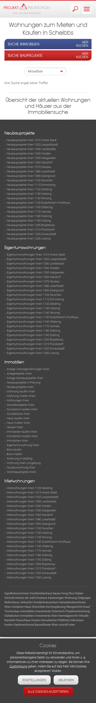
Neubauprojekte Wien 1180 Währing (29, 216)
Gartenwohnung (24, 624)
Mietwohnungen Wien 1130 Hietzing (29, 532)
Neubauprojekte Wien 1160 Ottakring (30, 207)
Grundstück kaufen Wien (22, 409)
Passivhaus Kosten (28, 620)
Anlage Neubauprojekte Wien (25, 378)
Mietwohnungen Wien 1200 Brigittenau (31, 564)
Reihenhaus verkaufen (18, 602)
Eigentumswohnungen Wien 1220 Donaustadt (36, 348)
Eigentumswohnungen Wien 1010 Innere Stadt (36, 254)
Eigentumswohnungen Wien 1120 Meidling (34, 303)
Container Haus (21, 606)
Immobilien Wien (17, 440)
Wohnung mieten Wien (21, 396)
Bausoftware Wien (46, 624)
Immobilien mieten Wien (22, 436)
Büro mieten (14, 454)
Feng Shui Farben (72, 593)
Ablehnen (66, 680)
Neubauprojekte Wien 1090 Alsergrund (31, 176)
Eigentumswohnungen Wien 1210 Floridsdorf (35, 344)
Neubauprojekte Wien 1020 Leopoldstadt (32, 144)
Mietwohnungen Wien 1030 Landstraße (31, 501)
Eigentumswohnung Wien (23, 445)
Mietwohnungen (19, 481)
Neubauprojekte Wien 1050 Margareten (31, 158)
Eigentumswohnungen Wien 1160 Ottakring (34, 321)
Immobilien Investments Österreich (42, 611)
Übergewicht (74, 606)
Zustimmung (18, 666)
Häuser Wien (15, 427)
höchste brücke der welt (19, 597)
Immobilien (14, 362)
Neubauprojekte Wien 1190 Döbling (29, 220)
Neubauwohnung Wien (21, 467)
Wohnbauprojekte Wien (21, 472)
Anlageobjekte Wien (19, 373)
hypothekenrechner (16, 593)
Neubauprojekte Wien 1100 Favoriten (30, 180)
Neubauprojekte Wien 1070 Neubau (29, 167)
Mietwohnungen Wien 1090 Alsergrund (31, 523)
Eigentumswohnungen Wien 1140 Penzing (33, 312)
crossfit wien (67, 624)
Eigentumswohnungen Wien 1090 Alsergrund (35, 290)
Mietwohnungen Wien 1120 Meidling (29, 488)
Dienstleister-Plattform (55, 620)
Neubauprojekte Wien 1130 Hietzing (29, 193)
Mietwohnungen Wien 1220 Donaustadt (31, 573)
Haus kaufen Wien (18, 418)
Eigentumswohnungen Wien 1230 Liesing (33, 353)
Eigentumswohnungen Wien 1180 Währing (33, 330)
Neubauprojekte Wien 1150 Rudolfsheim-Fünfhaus (38, 202)
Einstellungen (34, 680)
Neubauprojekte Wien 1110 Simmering (31, 184)
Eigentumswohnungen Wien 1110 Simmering (35, 299)
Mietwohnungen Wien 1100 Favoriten (30, 528)
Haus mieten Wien (18, 422)
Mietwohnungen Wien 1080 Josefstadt (31, 519)
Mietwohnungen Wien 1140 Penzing (29, 537)
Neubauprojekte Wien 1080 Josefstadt (31, 171)
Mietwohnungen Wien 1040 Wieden (29, 506)
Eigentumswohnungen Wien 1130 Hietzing (33, 308)
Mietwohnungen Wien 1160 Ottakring (30, 546)
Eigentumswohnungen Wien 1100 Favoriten (34, 294)
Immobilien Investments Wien (39, 615)
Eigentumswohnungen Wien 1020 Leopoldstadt (36, 259)
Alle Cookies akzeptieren (48, 691)
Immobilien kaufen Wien (22, 431)
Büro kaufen (14, 449)
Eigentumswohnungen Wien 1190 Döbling (33, 335)
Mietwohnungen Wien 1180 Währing (29, 555)
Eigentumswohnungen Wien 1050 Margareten (35, 272)
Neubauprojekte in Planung (23, 382)
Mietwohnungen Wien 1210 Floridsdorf (31, 568)
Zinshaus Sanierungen (49, 597)
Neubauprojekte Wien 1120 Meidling (29, 189)
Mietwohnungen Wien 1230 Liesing (29, 577)
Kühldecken (11, 615)
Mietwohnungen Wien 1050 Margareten (31, 510)
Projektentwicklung (77, 611)
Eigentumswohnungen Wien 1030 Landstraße (35, 263)
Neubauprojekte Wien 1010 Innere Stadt (31, 140)
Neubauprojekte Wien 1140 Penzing (29, 198)
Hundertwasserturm (46, 602)
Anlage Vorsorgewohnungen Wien (28, 369)
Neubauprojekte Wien (20, 387)
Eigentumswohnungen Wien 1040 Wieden (33, 268)
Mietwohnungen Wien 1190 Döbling (29, 559)
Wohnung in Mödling (19, 458)
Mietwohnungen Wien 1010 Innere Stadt (32, 492)
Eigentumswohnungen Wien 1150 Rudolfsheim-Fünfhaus (43, 317)
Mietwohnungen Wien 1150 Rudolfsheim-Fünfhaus (39, 541)
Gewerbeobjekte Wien (20, 405)
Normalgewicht (68, 615)
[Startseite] (26, 8)
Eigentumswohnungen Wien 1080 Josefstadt (35, 286)
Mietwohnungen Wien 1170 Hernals (29, 550)
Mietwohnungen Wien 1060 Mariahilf (30, 515)
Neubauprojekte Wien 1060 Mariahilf (29, 162)
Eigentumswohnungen (25, 247)
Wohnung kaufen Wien (21, 391)
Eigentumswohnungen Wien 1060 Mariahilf (34, 277)
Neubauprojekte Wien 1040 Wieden (29, 153)
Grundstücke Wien (18, 413)
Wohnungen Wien (18, 400)
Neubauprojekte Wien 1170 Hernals (29, 211)
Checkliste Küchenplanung (48, 606)
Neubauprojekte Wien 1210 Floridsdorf (31, 229)
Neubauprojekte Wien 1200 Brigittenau (31, 225)
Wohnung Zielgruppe (78, 597)
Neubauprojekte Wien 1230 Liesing (28, 238)
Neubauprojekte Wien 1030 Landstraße (31, 149)
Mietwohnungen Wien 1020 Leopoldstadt (32, 497)
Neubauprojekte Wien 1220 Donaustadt (31, 234)
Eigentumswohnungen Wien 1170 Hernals (33, 326)
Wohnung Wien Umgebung (24, 463)
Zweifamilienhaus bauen (45, 593)
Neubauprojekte (19, 133)
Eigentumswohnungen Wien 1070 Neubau (33, 281)
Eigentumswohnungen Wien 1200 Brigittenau (35, 339)
